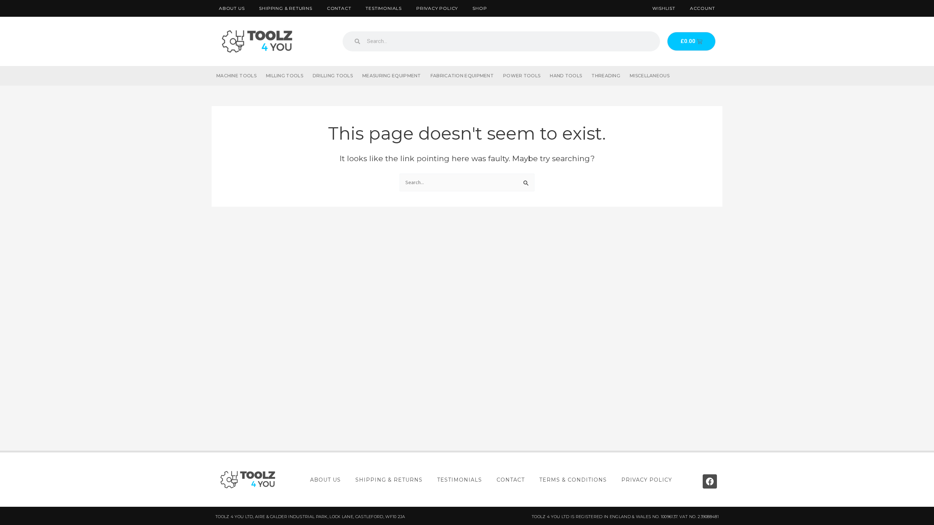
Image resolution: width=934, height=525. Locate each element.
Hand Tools (566, 75)
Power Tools (521, 75)
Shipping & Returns (285, 8)
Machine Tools (236, 75)
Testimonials (384, 8)
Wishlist (663, 8)
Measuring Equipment (391, 75)
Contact (339, 8)
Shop (479, 8)
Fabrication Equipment (462, 75)
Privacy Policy (437, 8)
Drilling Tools (333, 75)
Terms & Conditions (573, 480)
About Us (231, 8)
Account (702, 8)
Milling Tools (284, 75)
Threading (605, 75)
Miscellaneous (649, 75)
